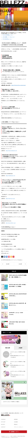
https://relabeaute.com (10, 175)
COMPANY (3, 419)
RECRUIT (3, 424)
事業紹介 (16, 424)
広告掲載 (16, 421)
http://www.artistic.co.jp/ (10, 222)
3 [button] (25, 382)
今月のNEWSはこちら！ (7, 39)
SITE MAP (3, 421)
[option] (14, 392)
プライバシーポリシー (18, 427)
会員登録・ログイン (15, 431)
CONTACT (3, 427)
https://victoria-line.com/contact (18, 85)
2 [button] (24, 382)
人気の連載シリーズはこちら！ (8, 37)
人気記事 (20, 347)
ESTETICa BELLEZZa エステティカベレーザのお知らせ (12, 259)
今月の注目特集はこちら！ (7, 34)
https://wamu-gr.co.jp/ (10, 198)
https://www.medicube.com (11, 150)
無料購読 (16, 419)
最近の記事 (7, 347)
